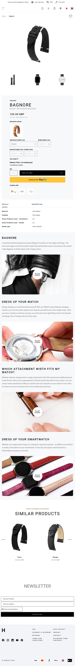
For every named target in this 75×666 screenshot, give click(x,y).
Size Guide (13, 159)
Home (4, 16)
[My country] (66, 8)
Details (5, 204)
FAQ (51, 2)
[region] (37, 2)
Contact (57, 635)
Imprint (56, 632)
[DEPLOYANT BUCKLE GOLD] (13, 191)
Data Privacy (59, 629)
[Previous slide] (5, 539)
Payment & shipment (41, 632)
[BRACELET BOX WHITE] (30, 191)
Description (37, 204)
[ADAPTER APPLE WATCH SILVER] (22, 191)
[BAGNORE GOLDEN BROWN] (16, 131)
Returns (36, 635)
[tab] (16, 204)
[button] (12, 80)
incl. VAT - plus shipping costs (18, 117)
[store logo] (72, 8)
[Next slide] (69, 539)
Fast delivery (39, 2)
